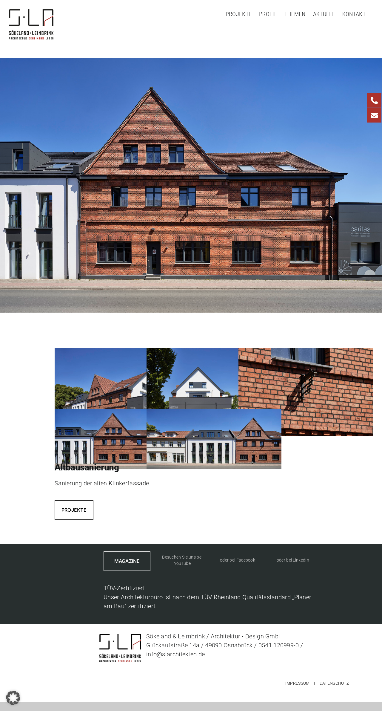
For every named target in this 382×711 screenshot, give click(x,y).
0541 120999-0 (278, 645)
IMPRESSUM (297, 683)
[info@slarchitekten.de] (374, 115)
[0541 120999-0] (374, 100)
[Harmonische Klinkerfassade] (305, 352)
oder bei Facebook (237, 560)
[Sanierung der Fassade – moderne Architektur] (122, 352)
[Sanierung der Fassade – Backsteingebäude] (122, 413)
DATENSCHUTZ (334, 683)
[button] (13, 698)
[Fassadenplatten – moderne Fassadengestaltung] (214, 352)
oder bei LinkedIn (293, 560)
